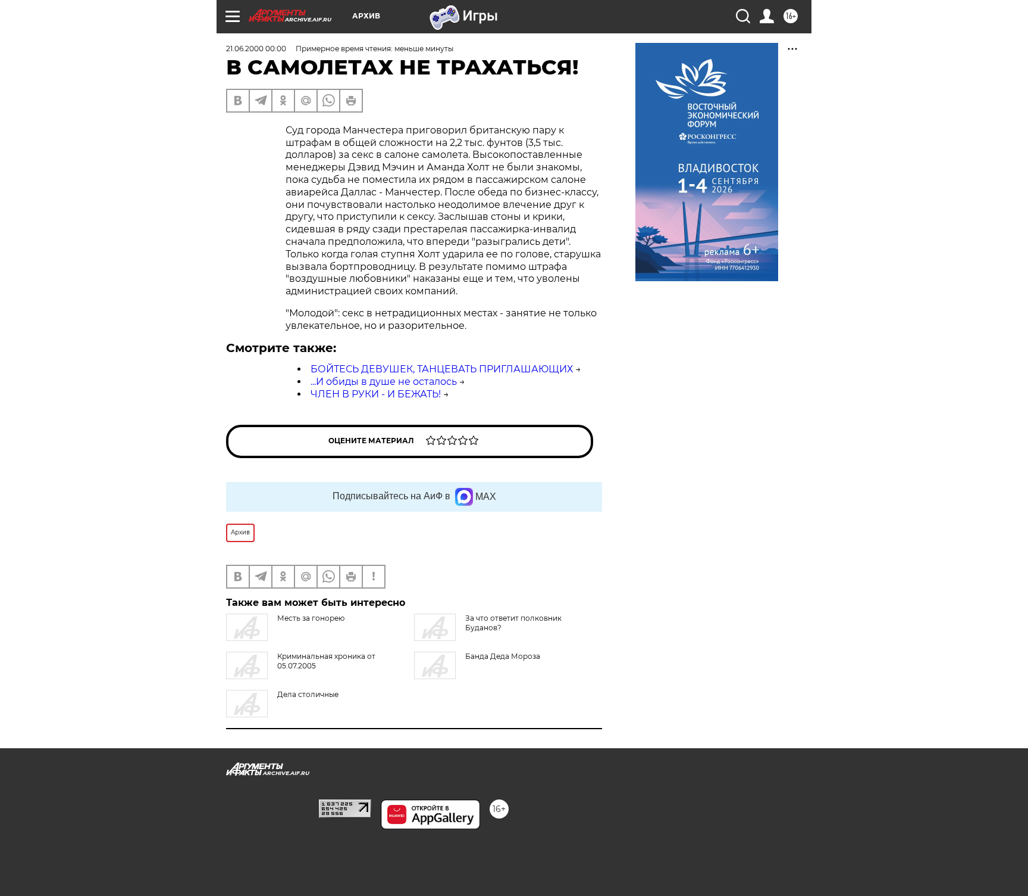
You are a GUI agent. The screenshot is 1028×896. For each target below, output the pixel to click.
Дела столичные (308, 694)
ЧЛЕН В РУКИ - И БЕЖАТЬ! (376, 394)
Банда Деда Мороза (502, 656)
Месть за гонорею (310, 618)
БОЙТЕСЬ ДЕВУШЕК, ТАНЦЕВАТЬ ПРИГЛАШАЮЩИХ (442, 369)
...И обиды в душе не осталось (384, 381)
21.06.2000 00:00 (256, 48)
